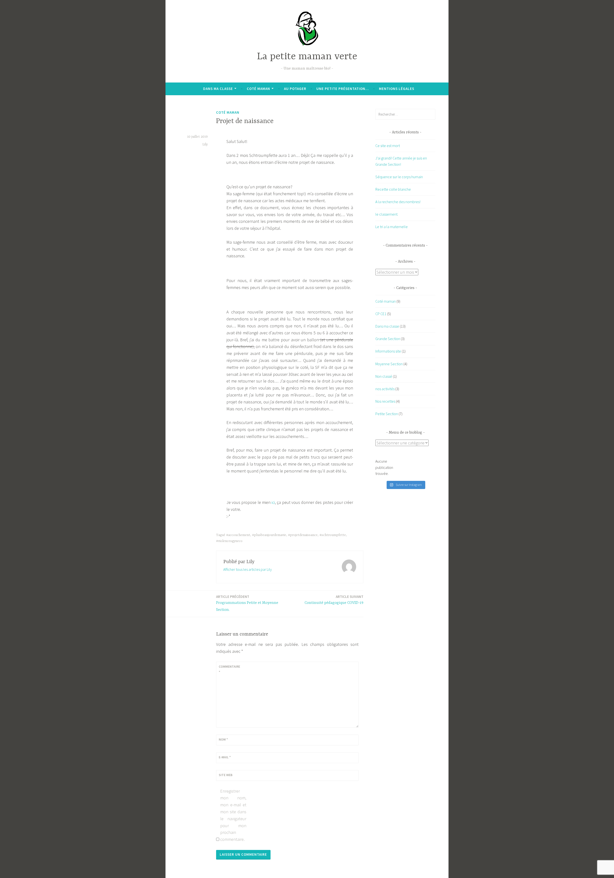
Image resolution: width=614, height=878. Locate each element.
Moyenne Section (389, 363)
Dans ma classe (218, 88)
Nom (223, 739)
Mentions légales (396, 88)
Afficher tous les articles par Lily (247, 569)
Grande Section (387, 338)
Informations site (388, 351)
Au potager (295, 88)
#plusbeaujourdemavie (269, 535)
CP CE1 (380, 313)
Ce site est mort (387, 145)
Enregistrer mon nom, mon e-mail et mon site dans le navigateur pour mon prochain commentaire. (233, 815)
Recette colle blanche (393, 189)
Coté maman (258, 88)
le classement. (386, 214)
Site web (225, 775)
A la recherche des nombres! (397, 201)
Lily (205, 144)
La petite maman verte (307, 56)
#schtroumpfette (332, 535)
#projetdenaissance (303, 535)
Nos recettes (385, 401)
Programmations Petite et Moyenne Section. (247, 603)
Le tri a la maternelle (391, 226)
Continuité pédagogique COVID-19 (334, 599)
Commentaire (229, 669)
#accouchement (238, 535)
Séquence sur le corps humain (399, 176)
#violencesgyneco (229, 541)
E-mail (225, 757)
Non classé (383, 376)
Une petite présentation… (342, 88)
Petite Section (386, 413)
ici (273, 502)
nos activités (385, 388)
